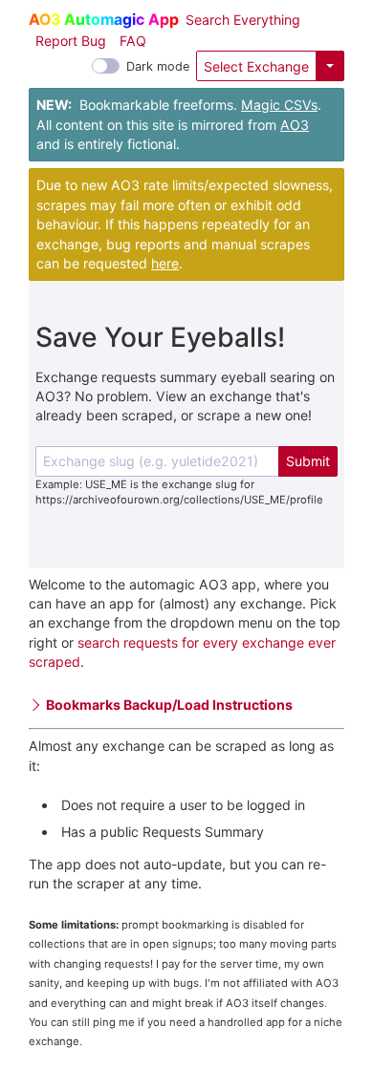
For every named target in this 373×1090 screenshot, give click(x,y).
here (165, 263)
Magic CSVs (279, 104)
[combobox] (157, 461)
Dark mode (157, 66)
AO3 (294, 125)
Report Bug (70, 40)
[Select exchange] (330, 66)
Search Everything (243, 19)
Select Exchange (256, 66)
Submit (308, 461)
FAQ (133, 40)
